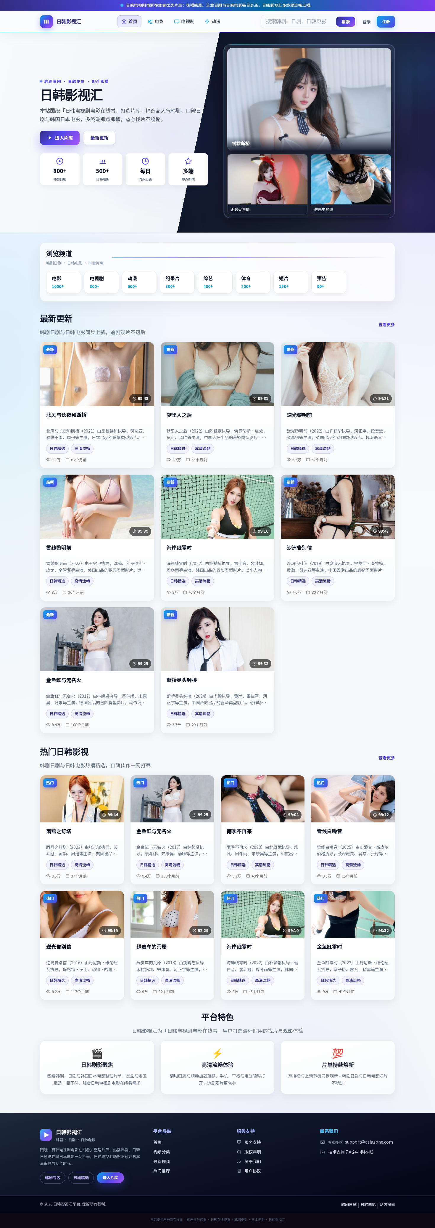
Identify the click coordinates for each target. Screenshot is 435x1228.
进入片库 (64, 138)
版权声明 (252, 1152)
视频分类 (161, 1152)
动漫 (216, 21)
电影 (159, 21)
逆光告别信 (58, 946)
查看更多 (386, 324)
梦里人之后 (179, 415)
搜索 (345, 21)
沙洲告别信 (299, 547)
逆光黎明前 (299, 415)
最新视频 (161, 1161)
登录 (366, 21)
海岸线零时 (179, 547)
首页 (132, 21)
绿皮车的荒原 (151, 946)
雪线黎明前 (58, 547)
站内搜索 (387, 1204)
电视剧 (187, 21)
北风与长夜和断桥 (66, 415)
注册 (386, 21)
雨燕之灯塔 (58, 831)
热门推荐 (161, 1171)
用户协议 (252, 1171)
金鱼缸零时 (329, 946)
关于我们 (252, 1161)
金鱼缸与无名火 (63, 680)
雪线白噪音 (329, 831)
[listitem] (63, 282)
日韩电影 (368, 1204)
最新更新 (99, 138)
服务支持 (252, 1142)
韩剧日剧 (349, 1204)
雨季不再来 (239, 831)
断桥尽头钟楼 (182, 680)
